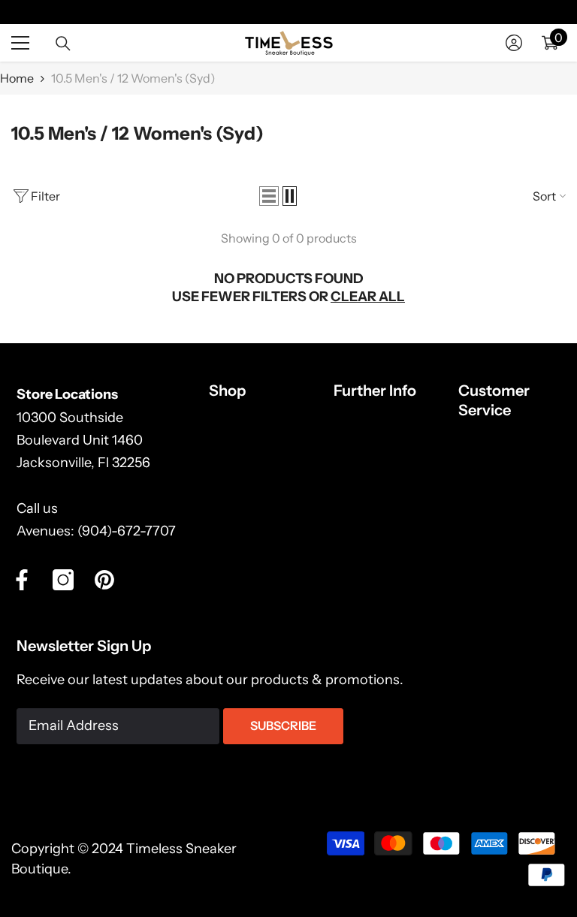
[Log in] (514, 43)
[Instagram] (63, 580)
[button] (269, 196)
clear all (368, 296)
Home (17, 78)
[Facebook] (22, 580)
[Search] (63, 44)
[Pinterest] (104, 580)
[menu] (20, 43)
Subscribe (283, 725)
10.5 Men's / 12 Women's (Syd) (133, 78)
